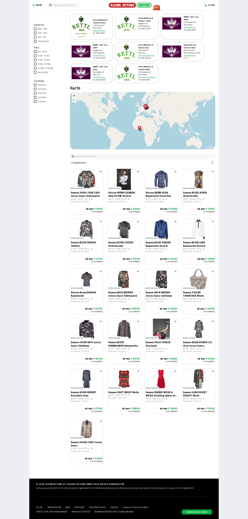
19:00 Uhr (42, 85)
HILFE (39, 507)
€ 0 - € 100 (42, 52)
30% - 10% (42, 33)
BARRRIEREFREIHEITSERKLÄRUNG (114, 512)
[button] (139, 128)
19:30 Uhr (42, 89)
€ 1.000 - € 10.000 (45, 68)
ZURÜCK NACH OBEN (197, 512)
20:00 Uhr (42, 93)
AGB (67, 507)
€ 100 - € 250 (43, 56)
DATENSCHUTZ (97, 507)
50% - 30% (42, 29)
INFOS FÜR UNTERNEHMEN (51, 512)
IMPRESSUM (54, 507)
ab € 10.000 (43, 72)
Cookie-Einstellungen (136, 507)
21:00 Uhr (42, 102)
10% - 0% (42, 37)
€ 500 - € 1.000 (44, 64)
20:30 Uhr (42, 97)
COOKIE (114, 507)
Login (211, 5)
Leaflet (212, 148)
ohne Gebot (43, 41)
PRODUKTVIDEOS (81, 512)
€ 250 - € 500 (43, 60)
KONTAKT (79, 507)
